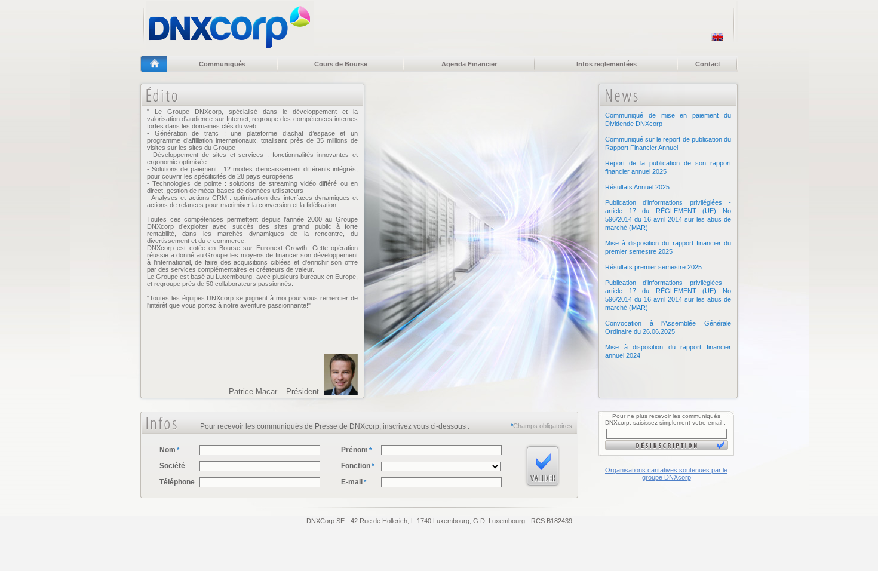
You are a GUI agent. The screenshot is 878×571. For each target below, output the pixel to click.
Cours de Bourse (340, 63)
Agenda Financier (469, 63)
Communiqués (222, 63)
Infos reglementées (606, 63)
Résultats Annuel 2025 (637, 187)
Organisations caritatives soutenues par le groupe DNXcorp (666, 473)
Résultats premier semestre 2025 (653, 267)
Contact (707, 63)
